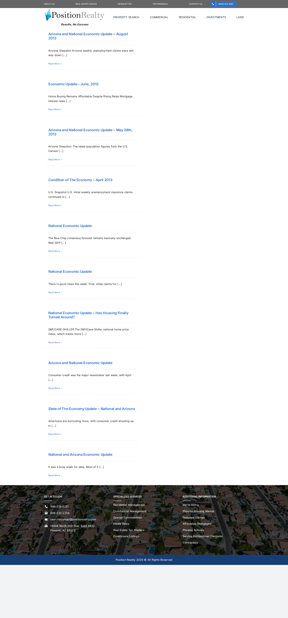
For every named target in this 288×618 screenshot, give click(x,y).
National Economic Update (70, 226)
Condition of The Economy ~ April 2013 (80, 180)
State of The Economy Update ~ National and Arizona (91, 409)
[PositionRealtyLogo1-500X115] (74, 9)
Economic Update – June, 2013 (73, 84)
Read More (54, 63)
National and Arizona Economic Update (80, 454)
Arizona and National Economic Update (80, 363)
